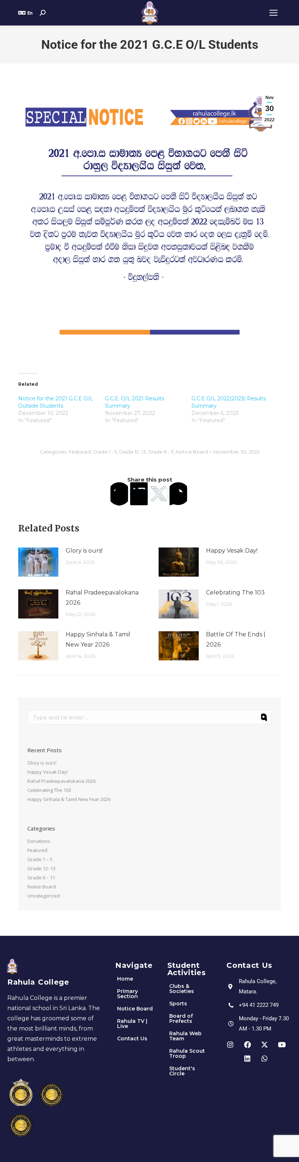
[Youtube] (282, 1044)
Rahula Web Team (185, 1036)
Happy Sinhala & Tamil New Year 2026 (98, 639)
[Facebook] (119, 493)
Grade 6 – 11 (41, 877)
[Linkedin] (248, 1058)
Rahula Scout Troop (187, 1053)
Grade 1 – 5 (40, 859)
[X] (159, 493)
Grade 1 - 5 (105, 452)
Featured (80, 452)
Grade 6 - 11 (161, 452)
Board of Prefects (181, 1018)
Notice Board (192, 452)
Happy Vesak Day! (231, 550)
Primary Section (127, 994)
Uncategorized (43, 895)
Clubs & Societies (181, 988)
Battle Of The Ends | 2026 (235, 639)
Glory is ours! (84, 550)
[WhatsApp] (178, 493)
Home (125, 978)
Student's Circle (182, 1071)
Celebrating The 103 (235, 592)
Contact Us (132, 1038)
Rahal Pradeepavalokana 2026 (102, 597)
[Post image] (38, 562)
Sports (178, 1003)
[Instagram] (230, 1044)
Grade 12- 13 (132, 452)
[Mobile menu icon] (273, 12)
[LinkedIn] (139, 493)
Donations (38, 841)
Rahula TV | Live (132, 1023)
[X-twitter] (265, 1044)
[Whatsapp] (265, 1058)
